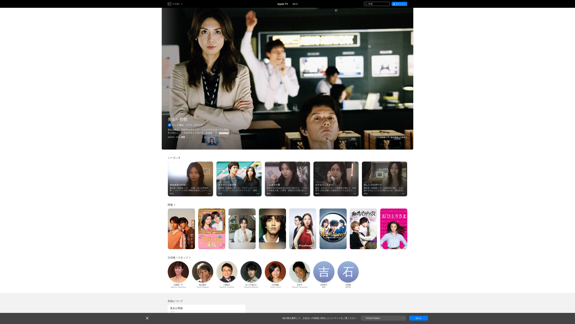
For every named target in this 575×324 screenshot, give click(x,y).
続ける (419, 318)
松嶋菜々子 (384, 137)
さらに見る (224, 133)
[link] (172, 204)
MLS (295, 3)
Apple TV (282, 3)
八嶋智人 (403, 137)
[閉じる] (147, 318)
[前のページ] (165, 179)
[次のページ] (410, 179)
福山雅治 (394, 137)
